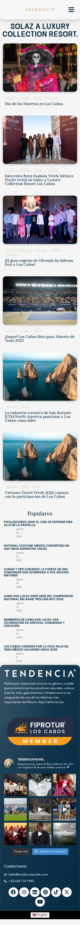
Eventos (10, 98)
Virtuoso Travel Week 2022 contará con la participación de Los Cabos (37, 495)
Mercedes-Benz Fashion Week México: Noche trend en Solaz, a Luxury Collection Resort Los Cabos (39, 180)
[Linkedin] (35, 892)
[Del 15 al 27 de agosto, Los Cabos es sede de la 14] (64, 785)
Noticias (38, 98)
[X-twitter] (67, 892)
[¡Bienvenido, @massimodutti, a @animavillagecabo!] (40, 809)
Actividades (12, 487)
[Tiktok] (56, 892)
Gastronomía (25, 250)
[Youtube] (40, 902)
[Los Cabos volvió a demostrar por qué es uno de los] (15, 834)
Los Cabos (24, 98)
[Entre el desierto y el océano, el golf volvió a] (15, 809)
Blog (25, 487)
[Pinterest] (45, 892)
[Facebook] (13, 892)
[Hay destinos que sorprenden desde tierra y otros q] (64, 834)
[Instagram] (24, 892)
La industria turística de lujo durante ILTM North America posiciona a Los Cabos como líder (38, 417)
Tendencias (52, 98)
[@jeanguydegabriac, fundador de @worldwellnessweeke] (40, 834)
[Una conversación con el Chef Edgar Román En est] (40, 785)
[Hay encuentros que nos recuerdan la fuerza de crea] (15, 785)
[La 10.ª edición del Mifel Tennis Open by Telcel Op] (64, 809)
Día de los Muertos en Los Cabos (34, 104)
